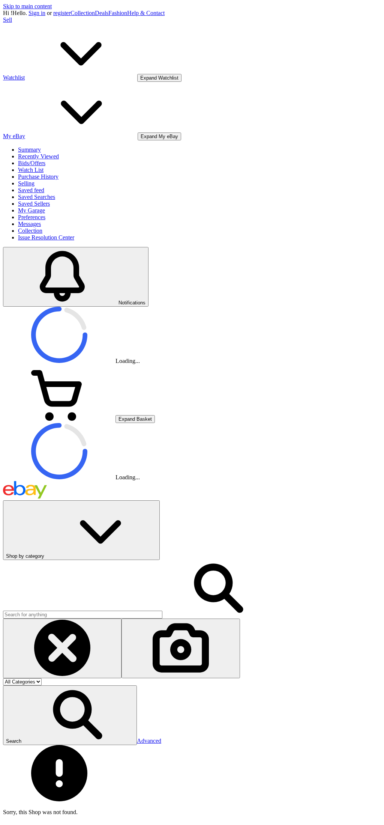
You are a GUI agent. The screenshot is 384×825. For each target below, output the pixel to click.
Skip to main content (27, 6)
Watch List (31, 170)
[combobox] (82, 615)
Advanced (149, 741)
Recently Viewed (38, 156)
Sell (7, 20)
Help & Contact (146, 13)
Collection (82, 13)
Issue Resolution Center (46, 237)
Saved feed (31, 190)
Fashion (117, 13)
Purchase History (38, 176)
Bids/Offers (31, 163)
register (61, 13)
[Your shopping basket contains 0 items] (59, 419)
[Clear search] (62, 648)
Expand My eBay (159, 136)
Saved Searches (36, 197)
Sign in (36, 13)
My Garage (31, 210)
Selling (26, 183)
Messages (29, 224)
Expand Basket (135, 419)
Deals (101, 13)
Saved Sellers (34, 203)
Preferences (31, 217)
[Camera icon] (181, 648)
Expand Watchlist (159, 78)
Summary (29, 149)
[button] (70, 715)
